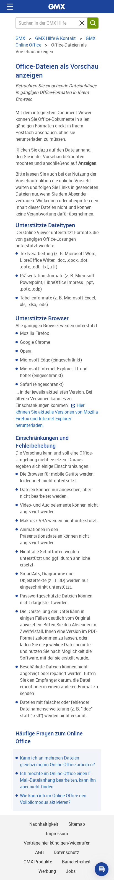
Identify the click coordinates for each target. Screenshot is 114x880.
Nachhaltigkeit (43, 824)
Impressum (57, 833)
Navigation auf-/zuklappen (10, 6)
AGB (39, 852)
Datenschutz (66, 852)
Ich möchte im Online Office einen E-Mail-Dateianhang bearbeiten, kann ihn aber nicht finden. (58, 780)
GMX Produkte (38, 862)
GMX (57, 6)
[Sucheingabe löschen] (82, 23)
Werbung (47, 871)
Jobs (71, 871)
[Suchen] (93, 23)
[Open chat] (101, 869)
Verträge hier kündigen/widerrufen (57, 843)
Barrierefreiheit (76, 862)
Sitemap (76, 824)
